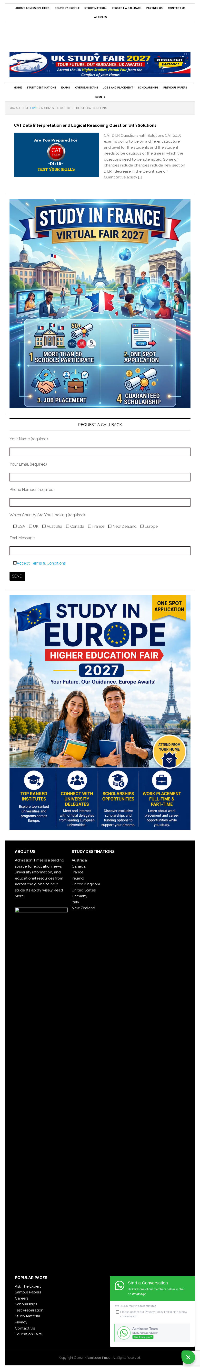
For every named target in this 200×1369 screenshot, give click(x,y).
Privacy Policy (154, 1312)
